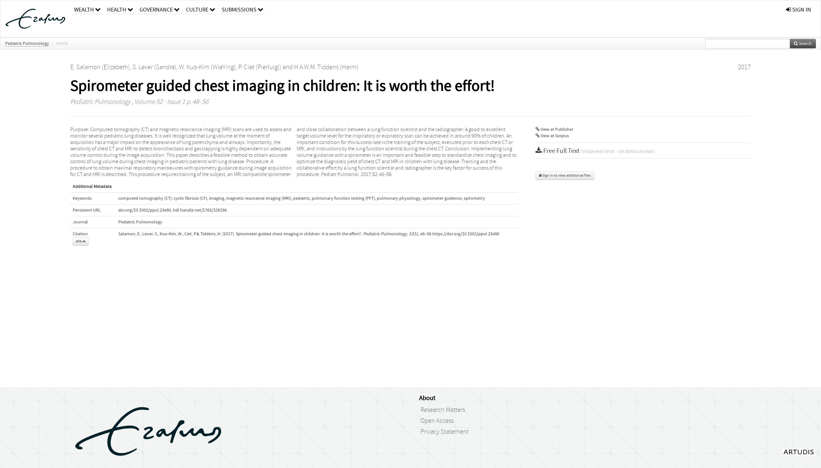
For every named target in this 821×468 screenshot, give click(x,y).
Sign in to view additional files (566, 175)
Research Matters (442, 410)
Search (805, 43)
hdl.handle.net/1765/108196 (200, 210)
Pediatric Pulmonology (27, 43)
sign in (801, 9)
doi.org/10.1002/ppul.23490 (144, 210)
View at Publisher (556, 129)
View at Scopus (554, 135)
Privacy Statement (444, 432)
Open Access (437, 421)
